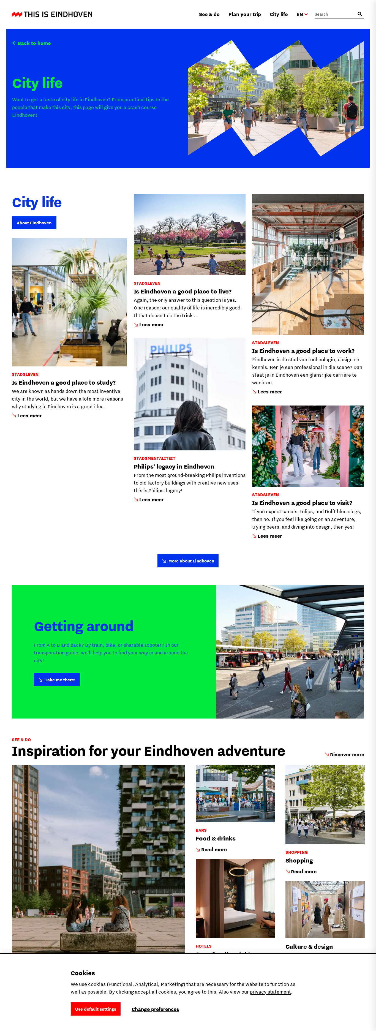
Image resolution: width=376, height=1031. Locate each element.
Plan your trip (244, 14)
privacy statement (270, 992)
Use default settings (95, 1009)
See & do (209, 14)
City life (279, 14)
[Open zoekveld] (359, 14)
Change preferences (155, 1009)
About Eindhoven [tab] (34, 222)
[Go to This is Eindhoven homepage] (52, 14)
